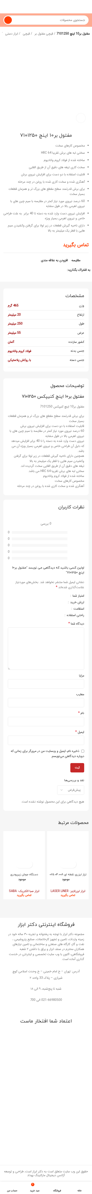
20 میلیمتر (14, 314)
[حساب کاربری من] (5, 6)
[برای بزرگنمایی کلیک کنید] (80, 118)
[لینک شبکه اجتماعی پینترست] (53, 270)
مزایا (81, 675)
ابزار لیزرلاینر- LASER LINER (68, 891)
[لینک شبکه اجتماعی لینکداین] (47, 270)
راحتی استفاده (75, 616)
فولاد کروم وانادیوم (19, 351)
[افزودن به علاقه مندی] (64, 864)
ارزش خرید (76, 603)
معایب (80, 694)
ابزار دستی (12, 33)
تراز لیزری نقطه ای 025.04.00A (68, 875)
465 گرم (13, 305)
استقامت (78, 609)
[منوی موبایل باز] (87, 6)
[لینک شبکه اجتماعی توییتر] (58, 270)
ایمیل (79, 732)
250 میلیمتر (15, 323)
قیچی (27, 33)
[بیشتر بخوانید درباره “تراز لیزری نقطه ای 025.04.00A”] (72, 864)
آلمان (11, 341)
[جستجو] (8, 20)
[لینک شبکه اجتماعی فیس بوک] (63, 270)
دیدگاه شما (76, 623)
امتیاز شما (78, 596)
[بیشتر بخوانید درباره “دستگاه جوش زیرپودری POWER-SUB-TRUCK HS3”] (28, 864)
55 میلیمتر (14, 332)
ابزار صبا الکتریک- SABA (24, 891)
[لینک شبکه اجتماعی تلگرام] (42, 270)
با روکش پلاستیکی (19, 360)
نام (81, 713)
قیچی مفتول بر (44, 33)
